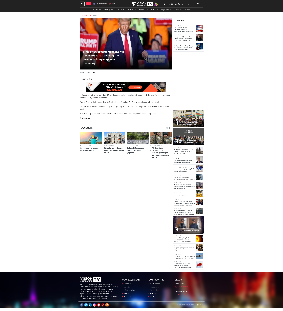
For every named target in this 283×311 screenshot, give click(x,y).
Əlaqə (187, 10)
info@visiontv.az (181, 294)
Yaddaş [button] (154, 10)
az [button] (198, 4)
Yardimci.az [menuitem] (154, 290)
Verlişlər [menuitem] (127, 287)
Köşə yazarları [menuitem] (129, 290)
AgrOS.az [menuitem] (153, 293)
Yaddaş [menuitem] (126, 293)
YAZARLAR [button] (132, 10)
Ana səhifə (85, 15)
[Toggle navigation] (82, 4)
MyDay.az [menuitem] (154, 296)
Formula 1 (143, 10)
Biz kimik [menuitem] (127, 296)
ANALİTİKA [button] (120, 10)
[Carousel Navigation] (169, 128)
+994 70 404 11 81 (181, 287)
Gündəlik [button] (97, 10)
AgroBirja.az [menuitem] (154, 287)
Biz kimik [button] (178, 10)
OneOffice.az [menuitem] (155, 284)
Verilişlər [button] (108, 10)
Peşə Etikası (166, 10)
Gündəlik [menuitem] (127, 284)
